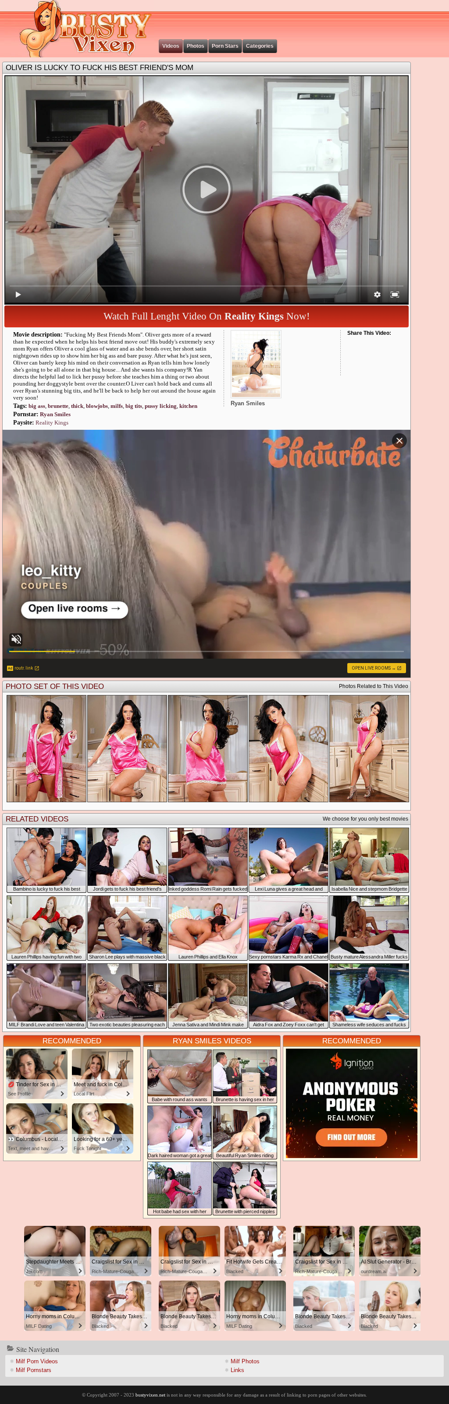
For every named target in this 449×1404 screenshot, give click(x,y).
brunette (58, 406)
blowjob (97, 406)
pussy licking (161, 406)
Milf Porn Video (37, 1361)
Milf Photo (245, 1361)
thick (77, 406)
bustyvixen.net (150, 1394)
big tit (133, 406)
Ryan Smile (55, 414)
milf (116, 406)
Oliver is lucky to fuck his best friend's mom (99, 67)
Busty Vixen (79, 28)
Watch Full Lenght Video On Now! (206, 316)
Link (237, 1370)
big (37, 406)
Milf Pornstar (33, 1370)
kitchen (188, 406)
